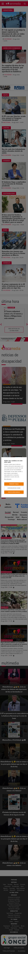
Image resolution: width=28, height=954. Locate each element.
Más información (7, 478)
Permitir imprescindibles (14, 491)
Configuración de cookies (13, 487)
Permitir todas (14, 483)
